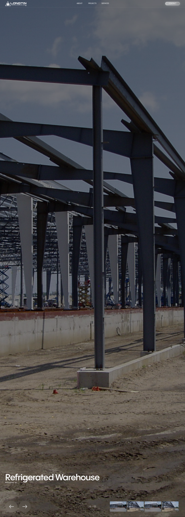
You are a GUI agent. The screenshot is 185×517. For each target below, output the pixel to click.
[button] (11, 507)
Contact (172, 3)
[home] (16, 3)
